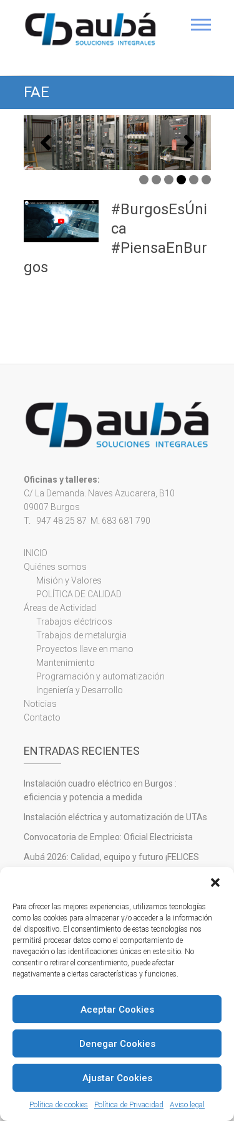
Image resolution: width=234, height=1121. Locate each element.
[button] (215, 882)
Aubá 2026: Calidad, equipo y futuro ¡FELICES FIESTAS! (111, 864)
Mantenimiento (65, 663)
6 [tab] (206, 179)
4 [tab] (181, 179)
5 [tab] (193, 179)
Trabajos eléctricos (74, 622)
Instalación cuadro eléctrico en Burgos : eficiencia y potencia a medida (100, 790)
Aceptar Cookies (117, 1009)
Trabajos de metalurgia (81, 635)
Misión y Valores (69, 580)
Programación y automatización (100, 676)
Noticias (40, 704)
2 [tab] (156, 179)
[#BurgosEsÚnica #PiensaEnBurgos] (61, 221)
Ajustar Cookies (117, 1078)
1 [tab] (144, 179)
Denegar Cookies (117, 1043)
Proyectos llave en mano (85, 649)
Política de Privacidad (128, 1104)
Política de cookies (58, 1104)
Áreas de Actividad (60, 608)
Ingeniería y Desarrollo (79, 690)
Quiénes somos (55, 567)
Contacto (42, 717)
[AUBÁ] (91, 29)
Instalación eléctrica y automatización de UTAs (115, 817)
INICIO (35, 553)
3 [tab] (168, 179)
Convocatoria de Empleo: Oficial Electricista (108, 837)
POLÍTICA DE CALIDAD (79, 594)
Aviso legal (187, 1104)
